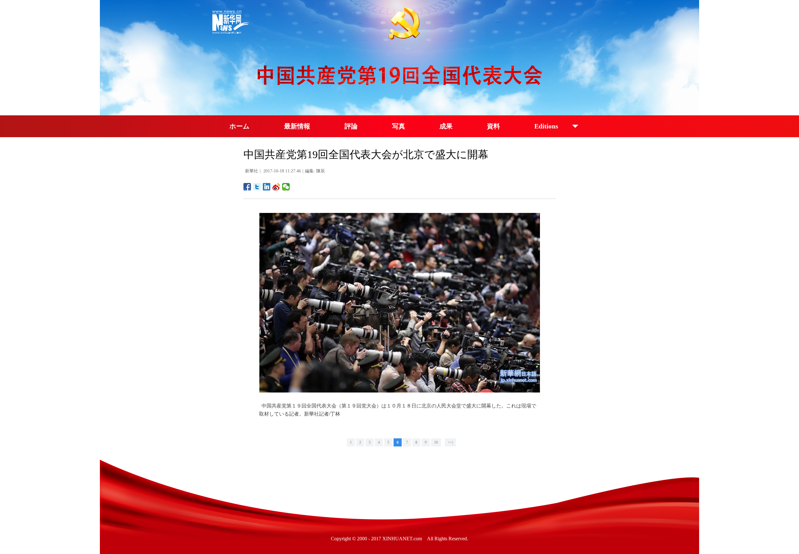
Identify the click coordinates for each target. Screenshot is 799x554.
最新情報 (297, 126)
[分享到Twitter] (257, 186)
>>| (450, 442)
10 (436, 442)
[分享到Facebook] (247, 186)
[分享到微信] (286, 186)
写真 (398, 126)
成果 (446, 126)
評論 (351, 126)
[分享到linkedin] (267, 186)
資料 (493, 126)
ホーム (239, 126)
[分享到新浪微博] (276, 186)
